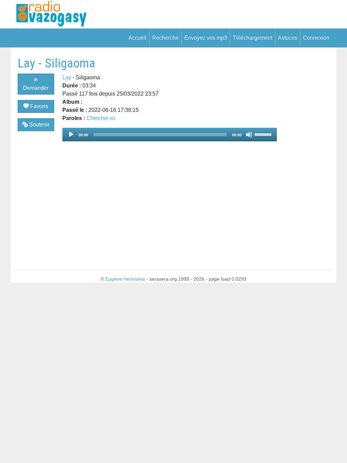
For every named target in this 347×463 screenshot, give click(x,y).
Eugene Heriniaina (125, 279)
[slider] (263, 134)
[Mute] (249, 134)
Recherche (165, 38)
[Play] (71, 134)
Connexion (316, 38)
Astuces (287, 38)
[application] (169, 134)
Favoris (38, 106)
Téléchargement (252, 38)
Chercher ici (101, 118)
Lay (66, 77)
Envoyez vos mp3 (205, 38)
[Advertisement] (304, 157)
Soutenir (38, 124)
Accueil (137, 38)
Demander (35, 88)
